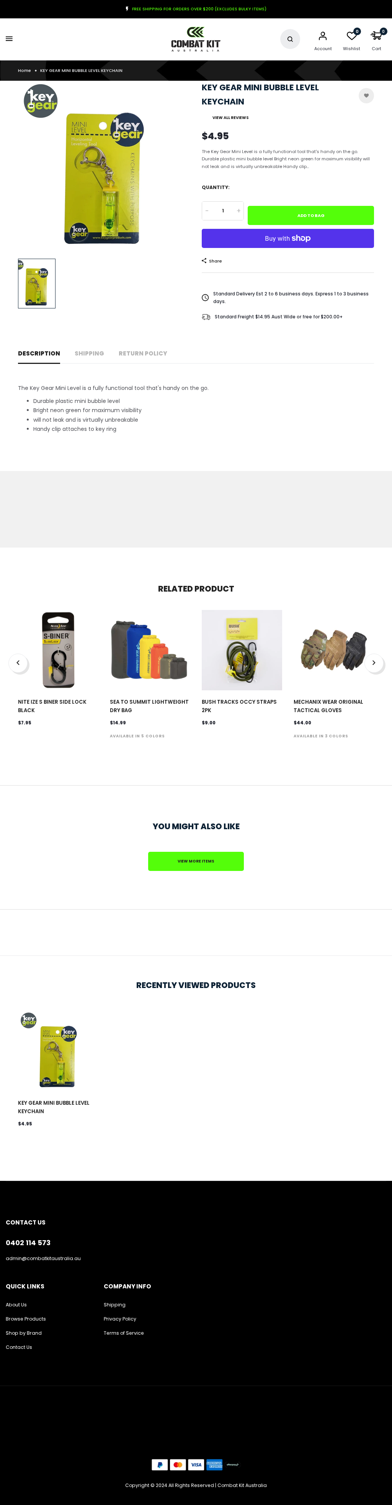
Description (39, 353)
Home (24, 70)
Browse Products (26, 1319)
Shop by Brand (24, 1333)
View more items (196, 861)
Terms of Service (124, 1333)
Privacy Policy (120, 1319)
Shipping (89, 353)
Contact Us (19, 1347)
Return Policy (143, 353)
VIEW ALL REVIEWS (230, 118)
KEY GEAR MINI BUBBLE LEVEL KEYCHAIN (54, 1107)
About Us (16, 1304)
